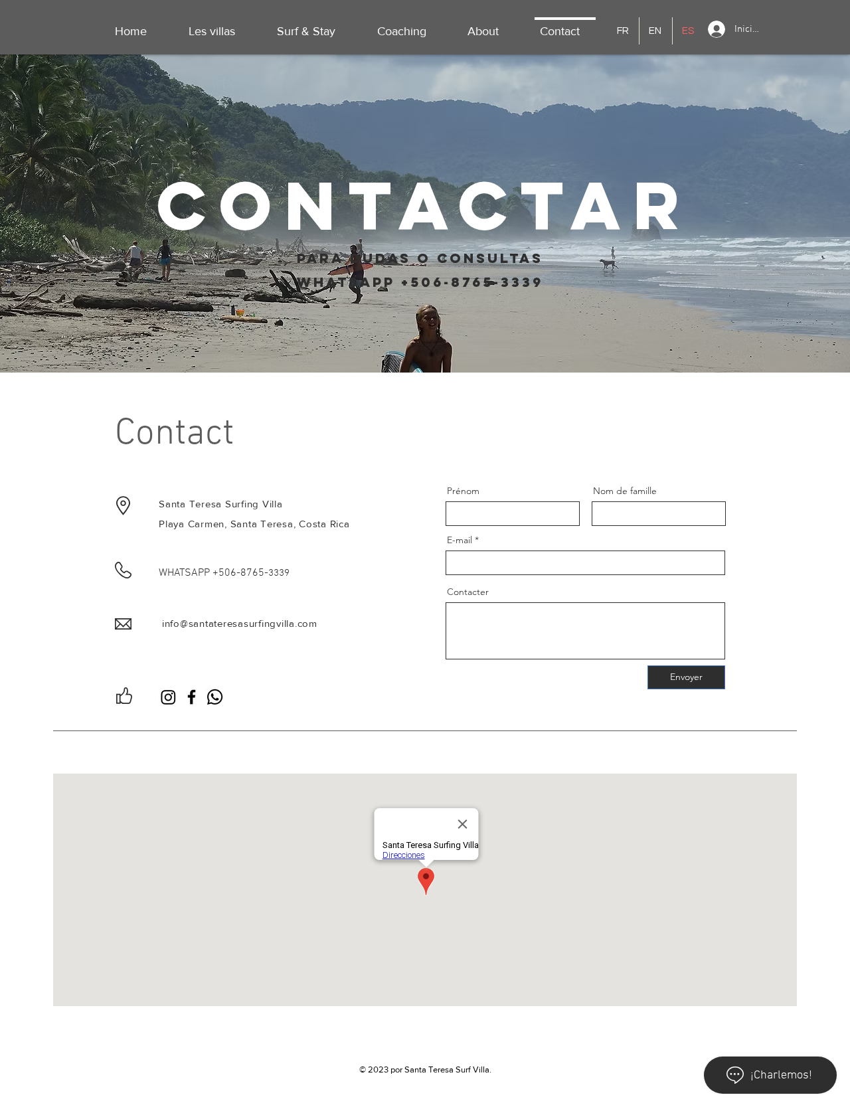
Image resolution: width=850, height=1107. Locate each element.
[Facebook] (191, 697)
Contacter (468, 591)
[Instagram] (168, 697)
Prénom (463, 490)
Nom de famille (625, 490)
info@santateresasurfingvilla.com (239, 623)
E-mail (459, 540)
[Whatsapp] (214, 697)
